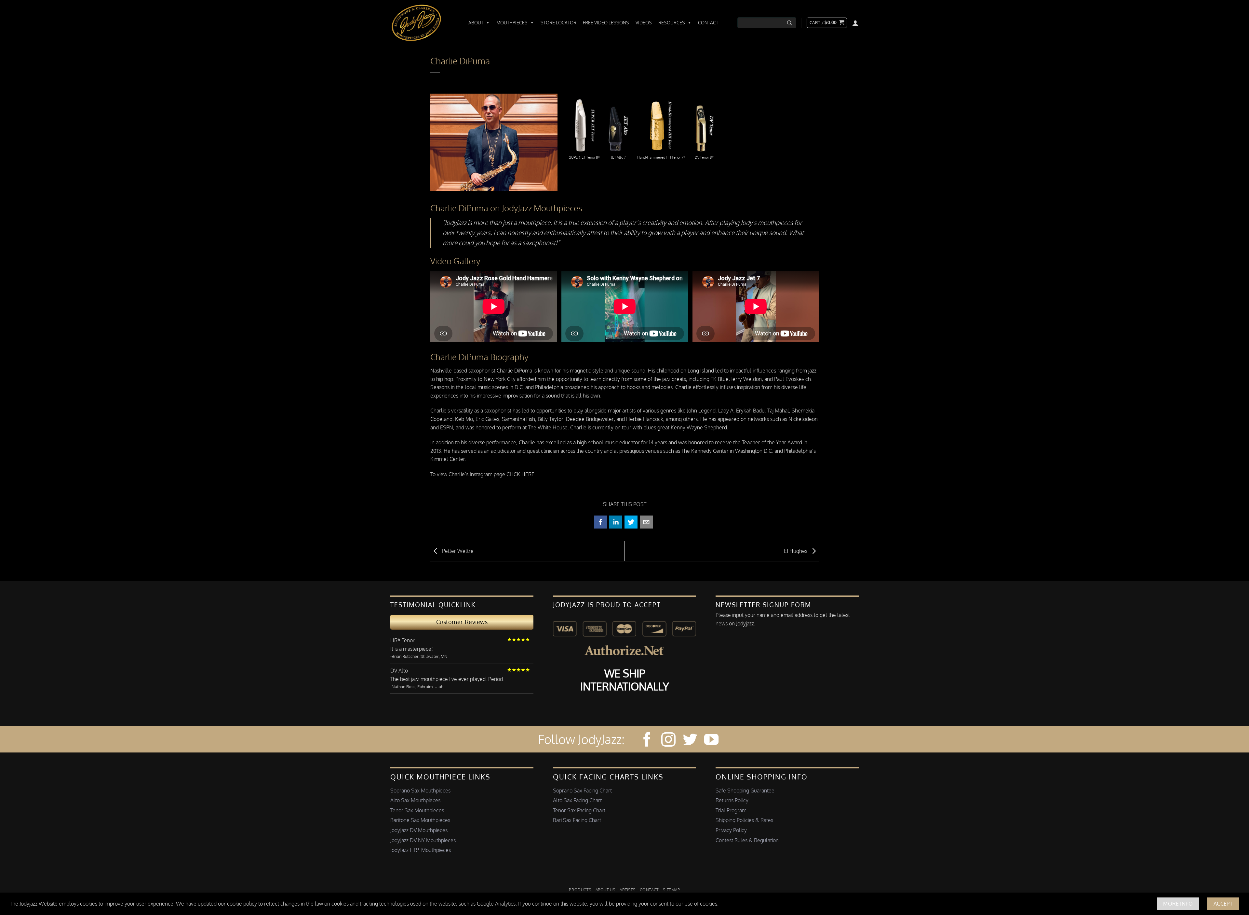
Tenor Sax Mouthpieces (417, 810)
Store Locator (558, 22)
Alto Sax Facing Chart (577, 800)
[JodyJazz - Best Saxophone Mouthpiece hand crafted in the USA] (422, 23)
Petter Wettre (457, 550)
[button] (827, 23)
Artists (627, 889)
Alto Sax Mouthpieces (415, 800)
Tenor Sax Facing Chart (579, 810)
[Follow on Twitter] (690, 741)
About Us (605, 889)
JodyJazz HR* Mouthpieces (420, 850)
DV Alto (399, 670)
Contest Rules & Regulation (747, 840)
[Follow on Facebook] (647, 741)
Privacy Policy (731, 830)
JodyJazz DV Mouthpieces (419, 830)
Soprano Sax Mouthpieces (420, 790)
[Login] (855, 23)
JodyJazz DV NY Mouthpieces (423, 840)
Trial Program (731, 810)
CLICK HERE (520, 474)
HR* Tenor (402, 640)
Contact (708, 22)
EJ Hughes (796, 550)
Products (580, 889)
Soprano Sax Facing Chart (582, 790)
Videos (644, 22)
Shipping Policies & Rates (744, 820)
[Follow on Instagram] (668, 741)
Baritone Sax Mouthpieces (420, 820)
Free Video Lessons (606, 22)
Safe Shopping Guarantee (745, 790)
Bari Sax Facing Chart (577, 820)
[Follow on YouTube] (711, 741)
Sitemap (671, 889)
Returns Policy (732, 800)
